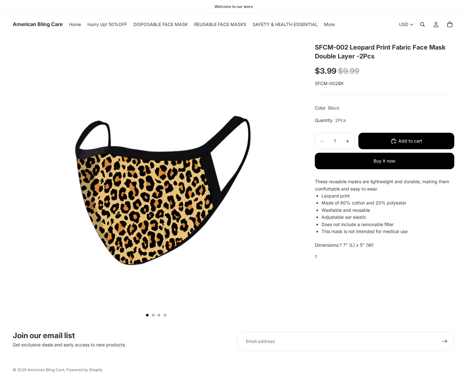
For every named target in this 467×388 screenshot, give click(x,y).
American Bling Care (45, 369)
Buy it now (384, 161)
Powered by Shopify (84, 369)
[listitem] (329, 24)
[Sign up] (444, 341)
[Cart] (450, 24)
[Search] (423, 24)
